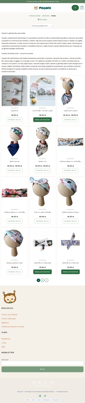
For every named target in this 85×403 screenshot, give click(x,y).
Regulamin (5, 323)
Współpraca (6, 339)
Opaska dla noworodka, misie (70, 263)
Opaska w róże (42, 161)
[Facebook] (45, 396)
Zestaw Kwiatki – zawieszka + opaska (42, 111)
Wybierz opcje (14, 119)
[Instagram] (40, 396)
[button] (75, 8)
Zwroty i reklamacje (9, 318)
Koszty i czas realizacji (9, 314)
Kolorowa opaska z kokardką (42, 212)
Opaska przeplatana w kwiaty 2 (70, 212)
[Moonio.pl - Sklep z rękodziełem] (42, 7)
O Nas (4, 343)
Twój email (5, 360)
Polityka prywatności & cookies (13, 326)
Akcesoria (45, 16)
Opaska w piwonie (14, 161)
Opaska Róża (14, 111)
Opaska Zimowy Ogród (70, 111)
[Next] (46, 280)
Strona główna (34, 16)
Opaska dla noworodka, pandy (42, 263)
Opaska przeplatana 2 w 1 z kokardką (14, 212)
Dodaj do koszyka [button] (42, 119)
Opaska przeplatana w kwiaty (14, 263)
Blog (3, 347)
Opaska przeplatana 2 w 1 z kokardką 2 (70, 161)
